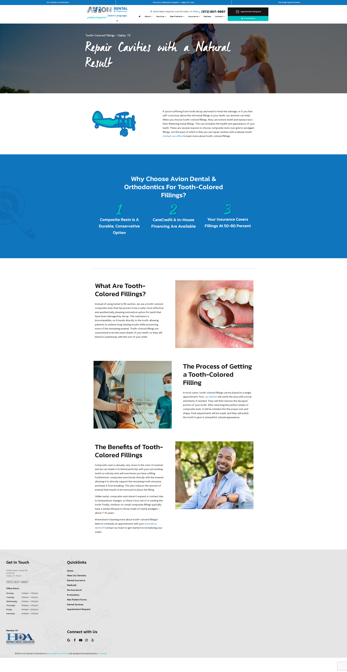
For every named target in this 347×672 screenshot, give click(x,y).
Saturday (10, 613)
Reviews (207, 16)
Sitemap (50, 653)
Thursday (10, 605)
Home (70, 570)
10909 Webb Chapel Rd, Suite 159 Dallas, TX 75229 (17, 573)
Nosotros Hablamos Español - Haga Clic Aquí (173, 2)
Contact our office (173, 136)
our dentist (211, 397)
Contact (219, 16)
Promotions (249, 18)
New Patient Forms (77, 599)
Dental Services (75, 604)
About (148, 16)
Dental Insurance (76, 580)
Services (160, 16)
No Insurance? (74, 590)
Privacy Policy (62, 653)
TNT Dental (102, 653)
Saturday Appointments (289, 2)
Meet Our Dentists (76, 575)
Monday (10, 593)
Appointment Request (78, 609)
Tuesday (10, 597)
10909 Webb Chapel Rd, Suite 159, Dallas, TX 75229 (175, 11)
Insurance (193, 16)
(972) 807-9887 (213, 11)
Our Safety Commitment (58, 2)
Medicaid (71, 585)
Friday (9, 609)
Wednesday (11, 601)
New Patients (176, 16)
